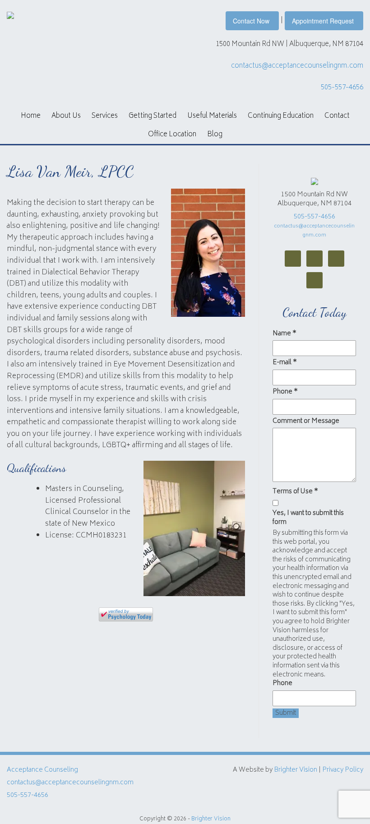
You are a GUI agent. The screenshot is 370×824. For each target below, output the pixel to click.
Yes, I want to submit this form (308, 518)
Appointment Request (323, 20)
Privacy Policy (342, 770)
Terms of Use (295, 491)
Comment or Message (306, 421)
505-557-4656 (342, 88)
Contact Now (251, 20)
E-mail (285, 362)
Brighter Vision (295, 770)
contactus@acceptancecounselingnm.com (297, 66)
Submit (285, 713)
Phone (285, 392)
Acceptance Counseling (42, 770)
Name (284, 333)
